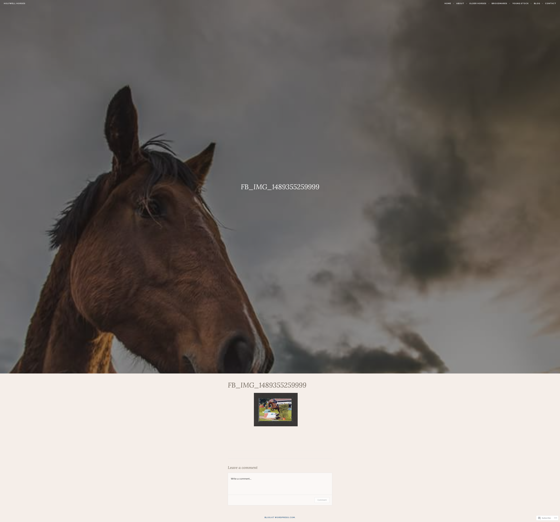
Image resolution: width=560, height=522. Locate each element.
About (460, 3)
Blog (537, 3)
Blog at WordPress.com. (280, 517)
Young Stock (520, 3)
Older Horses (477, 3)
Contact (550, 3)
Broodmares (499, 3)
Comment (322, 500)
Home (447, 3)
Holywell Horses (14, 3)
